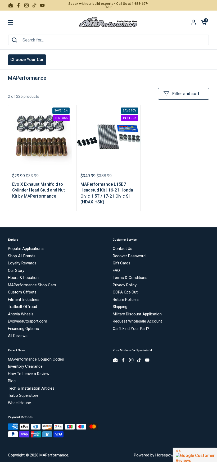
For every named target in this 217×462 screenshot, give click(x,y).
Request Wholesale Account (137, 321)
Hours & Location (23, 277)
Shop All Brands (21, 256)
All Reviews (18, 335)
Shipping (120, 306)
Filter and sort (185, 93)
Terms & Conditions (130, 277)
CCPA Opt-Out (125, 292)
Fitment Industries (23, 299)
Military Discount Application (137, 314)
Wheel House (19, 402)
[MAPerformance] (108, 22)
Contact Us (122, 248)
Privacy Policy (125, 285)
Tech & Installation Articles (31, 388)
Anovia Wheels (21, 314)
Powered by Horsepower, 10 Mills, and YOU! (171, 455)
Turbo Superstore (23, 395)
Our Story (16, 270)
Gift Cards (121, 263)
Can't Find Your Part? (131, 328)
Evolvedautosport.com (27, 321)
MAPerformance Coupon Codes (36, 359)
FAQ (116, 270)
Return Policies (126, 299)
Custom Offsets (22, 292)
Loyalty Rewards (22, 263)
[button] (203, 22)
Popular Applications (26, 248)
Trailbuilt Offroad (22, 306)
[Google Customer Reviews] (195, 455)
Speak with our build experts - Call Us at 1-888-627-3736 (108, 5)
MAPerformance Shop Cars (32, 285)
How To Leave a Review (28, 373)
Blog (12, 381)
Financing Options (23, 328)
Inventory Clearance (25, 366)
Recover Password (129, 256)
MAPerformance (53, 455)
